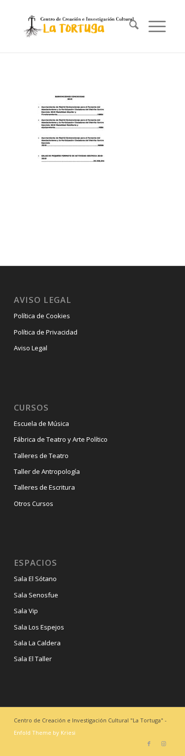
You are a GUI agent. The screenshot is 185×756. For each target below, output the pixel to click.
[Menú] (152, 26)
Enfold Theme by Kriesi (44, 732)
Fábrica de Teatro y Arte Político (61, 439)
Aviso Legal (30, 347)
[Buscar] (129, 26)
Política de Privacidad (45, 332)
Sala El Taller (33, 658)
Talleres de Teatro (41, 455)
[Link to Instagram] (163, 743)
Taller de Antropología (47, 471)
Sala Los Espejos (39, 627)
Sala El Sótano (35, 578)
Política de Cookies (42, 315)
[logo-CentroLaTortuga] (77, 26)
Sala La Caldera (37, 642)
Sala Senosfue (36, 594)
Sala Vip (26, 610)
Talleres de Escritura (44, 487)
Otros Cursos (33, 503)
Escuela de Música (41, 423)
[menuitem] (129, 26)
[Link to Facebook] (149, 743)
